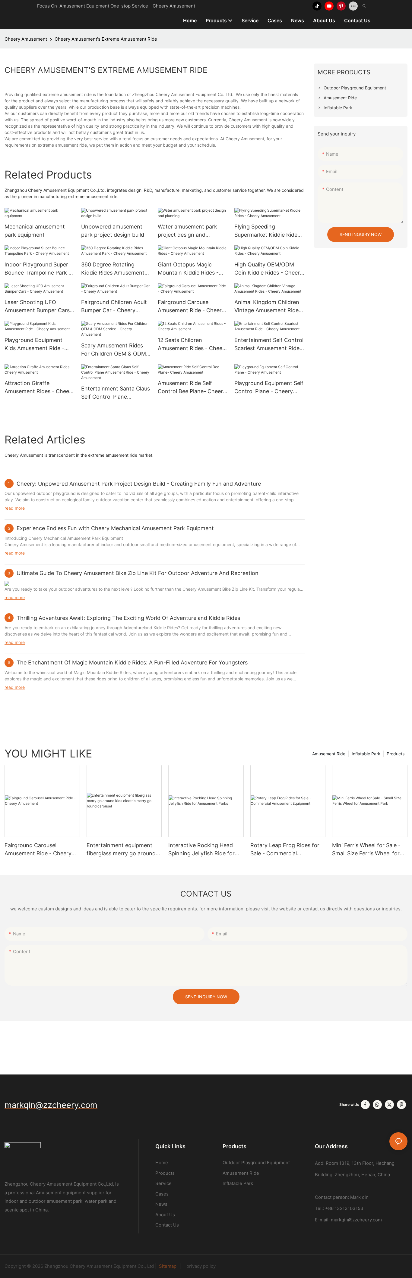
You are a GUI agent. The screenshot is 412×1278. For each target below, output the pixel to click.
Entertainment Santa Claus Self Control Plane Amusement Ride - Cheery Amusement (115, 393)
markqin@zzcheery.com (356, 1220)
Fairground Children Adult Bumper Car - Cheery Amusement (114, 306)
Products (395, 753)
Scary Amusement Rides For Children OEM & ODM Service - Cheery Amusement (113, 350)
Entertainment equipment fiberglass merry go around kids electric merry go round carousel (122, 849)
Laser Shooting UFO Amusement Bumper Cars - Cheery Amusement (39, 306)
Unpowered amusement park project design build (112, 230)
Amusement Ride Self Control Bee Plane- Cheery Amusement (192, 387)
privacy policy (199, 1266)
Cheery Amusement (26, 39)
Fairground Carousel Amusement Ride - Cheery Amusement (191, 306)
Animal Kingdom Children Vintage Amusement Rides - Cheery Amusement (267, 306)
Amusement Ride (328, 753)
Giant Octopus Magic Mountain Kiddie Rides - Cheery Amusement (188, 269)
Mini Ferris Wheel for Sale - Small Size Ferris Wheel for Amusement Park (366, 849)
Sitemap (168, 1266)
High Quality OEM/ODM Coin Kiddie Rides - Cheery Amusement (268, 269)
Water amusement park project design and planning (187, 231)
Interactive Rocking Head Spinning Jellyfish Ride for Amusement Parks (201, 849)
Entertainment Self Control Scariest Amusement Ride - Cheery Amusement (268, 344)
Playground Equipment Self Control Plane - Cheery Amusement (268, 387)
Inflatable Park (366, 753)
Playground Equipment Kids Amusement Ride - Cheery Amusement (34, 344)
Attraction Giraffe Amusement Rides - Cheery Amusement (39, 387)
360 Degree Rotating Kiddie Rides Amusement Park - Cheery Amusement (114, 269)
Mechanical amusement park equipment (35, 230)
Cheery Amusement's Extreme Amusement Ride (106, 39)
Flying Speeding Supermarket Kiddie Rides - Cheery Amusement (269, 231)
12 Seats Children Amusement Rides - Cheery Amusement (192, 344)
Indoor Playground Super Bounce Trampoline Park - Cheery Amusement (38, 269)
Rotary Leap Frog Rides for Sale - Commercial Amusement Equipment (284, 849)
